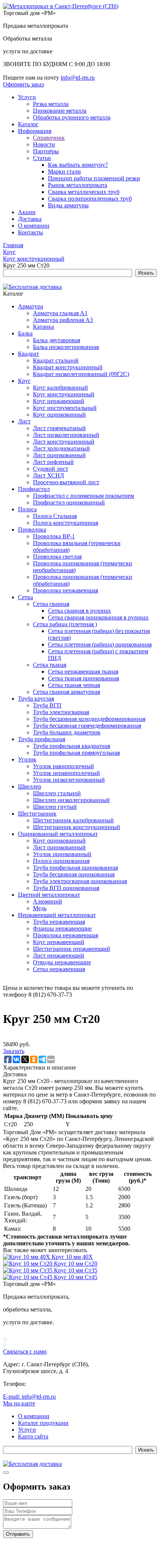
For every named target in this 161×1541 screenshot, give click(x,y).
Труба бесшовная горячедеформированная (87, 725)
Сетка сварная (51, 604)
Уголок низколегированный (69, 780)
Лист (24, 421)
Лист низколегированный (66, 435)
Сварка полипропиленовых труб (90, 198)
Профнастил (34, 489)
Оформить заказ (23, 84)
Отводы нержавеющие (62, 962)
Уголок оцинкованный (62, 854)
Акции (27, 212)
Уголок (27, 759)
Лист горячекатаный (59, 428)
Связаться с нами (25, 1351)
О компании (33, 225)
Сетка (25, 597)
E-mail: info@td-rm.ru (29, 1396)
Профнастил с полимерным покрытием (83, 496)
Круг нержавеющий (58, 401)
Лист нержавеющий (58, 955)
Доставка (30, 219)
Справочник (49, 137)
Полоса (27, 509)
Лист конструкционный (63, 441)
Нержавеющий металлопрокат (57, 915)
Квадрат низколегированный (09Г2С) (81, 374)
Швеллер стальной (57, 793)
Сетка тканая (49, 665)
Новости (44, 144)
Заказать (13, 1051)
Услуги (27, 97)
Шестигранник (37, 813)
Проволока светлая (57, 556)
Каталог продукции (43, 1423)
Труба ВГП (47, 705)
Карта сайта (33, 1436)
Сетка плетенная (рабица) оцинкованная (100, 644)
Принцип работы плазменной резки (94, 178)
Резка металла (51, 104)
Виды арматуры (68, 205)
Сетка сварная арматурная (66, 692)
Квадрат (28, 354)
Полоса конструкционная (65, 523)
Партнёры (46, 151)
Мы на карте (19, 1403)
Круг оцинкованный (59, 414)
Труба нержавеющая (59, 922)
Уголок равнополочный (63, 766)
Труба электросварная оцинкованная (80, 881)
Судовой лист (50, 468)
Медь (39, 908)
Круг (24, 381)
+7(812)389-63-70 (25, 71)
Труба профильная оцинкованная (75, 867)
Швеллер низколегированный (71, 800)
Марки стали (64, 171)
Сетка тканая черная (74, 685)
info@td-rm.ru (78, 77)
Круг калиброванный (60, 387)
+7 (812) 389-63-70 (51, 1384)
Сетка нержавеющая (59, 969)
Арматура (30, 306)
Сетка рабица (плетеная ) (65, 624)
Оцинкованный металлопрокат (58, 834)
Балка (25, 333)
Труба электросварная (61, 712)
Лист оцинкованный (59, 455)
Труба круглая (36, 698)
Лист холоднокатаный (61, 448)
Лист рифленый (53, 462)
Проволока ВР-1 (54, 536)
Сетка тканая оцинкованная (83, 678)
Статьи (42, 158)
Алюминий (47, 901)
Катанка (43, 326)
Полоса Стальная (55, 516)
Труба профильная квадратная (71, 746)
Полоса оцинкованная (61, 861)
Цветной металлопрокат (49, 894)
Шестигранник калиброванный (73, 820)
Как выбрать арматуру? (78, 165)
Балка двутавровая (56, 340)
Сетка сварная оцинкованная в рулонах (98, 617)
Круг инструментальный (65, 408)
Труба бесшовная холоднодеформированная (89, 719)
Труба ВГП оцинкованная (66, 888)
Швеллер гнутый (55, 807)
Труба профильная (41, 739)
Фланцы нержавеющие (62, 928)
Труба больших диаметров (66, 732)
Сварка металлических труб (83, 192)
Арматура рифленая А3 (63, 320)
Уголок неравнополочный (66, 773)
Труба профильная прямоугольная (76, 752)
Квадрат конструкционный (68, 367)
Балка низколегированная (66, 347)
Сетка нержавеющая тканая (83, 671)
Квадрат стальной (56, 360)
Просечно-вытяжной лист (66, 482)
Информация (34, 131)
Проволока (32, 529)
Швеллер (29, 786)
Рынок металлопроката (77, 185)
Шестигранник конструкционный (76, 827)
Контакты (30, 232)
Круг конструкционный (63, 394)
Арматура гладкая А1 (60, 313)
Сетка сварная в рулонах (79, 610)
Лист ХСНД (48, 475)
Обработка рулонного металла (71, 117)
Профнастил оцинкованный (69, 502)
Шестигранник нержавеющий (71, 949)
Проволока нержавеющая (65, 590)
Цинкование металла (59, 110)
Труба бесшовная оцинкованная (74, 874)
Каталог (28, 124)
